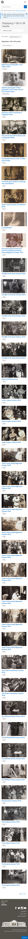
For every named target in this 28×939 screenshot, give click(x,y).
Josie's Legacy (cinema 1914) (11, 400)
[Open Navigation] (25, 2)
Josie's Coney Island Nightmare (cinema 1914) (12, 464)
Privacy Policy (23, 913)
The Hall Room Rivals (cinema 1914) (13, 716)
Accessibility (23, 911)
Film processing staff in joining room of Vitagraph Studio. (13, 136)
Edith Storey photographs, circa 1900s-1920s (12, 65)
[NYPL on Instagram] (22, 908)
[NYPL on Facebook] (16, 908)
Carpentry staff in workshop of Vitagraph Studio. (12, 113)
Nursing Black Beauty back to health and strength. (13, 159)
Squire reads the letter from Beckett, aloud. (14, 205)
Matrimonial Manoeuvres (10, 379)
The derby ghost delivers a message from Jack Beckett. (14, 182)
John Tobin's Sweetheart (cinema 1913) (13, 671)
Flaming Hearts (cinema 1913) (11, 801)
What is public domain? (21, 10)
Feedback (24, 937)
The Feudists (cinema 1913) (11, 822)
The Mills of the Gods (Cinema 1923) (13, 273)
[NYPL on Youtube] (25, 908)
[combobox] (12, 6)
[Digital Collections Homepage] (2, 2)
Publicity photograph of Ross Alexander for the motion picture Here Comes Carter (12, 89)
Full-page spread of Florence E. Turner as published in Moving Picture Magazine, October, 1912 (12, 250)
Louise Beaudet (7, 227)
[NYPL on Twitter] (19, 908)
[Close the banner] (26, 14)
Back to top (22, 893)
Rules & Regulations (22, 916)
